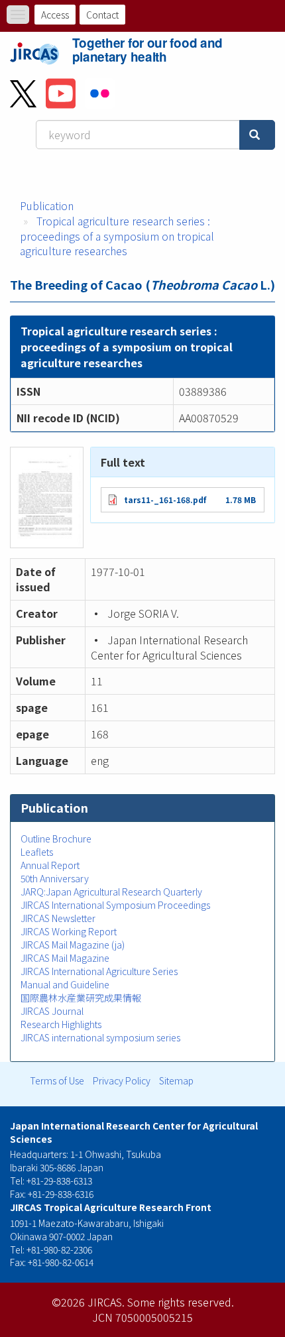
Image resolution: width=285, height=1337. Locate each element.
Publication (47, 205)
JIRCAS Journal (52, 1010)
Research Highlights (61, 1024)
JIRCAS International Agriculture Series (99, 971)
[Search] (257, 135)
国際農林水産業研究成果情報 (81, 997)
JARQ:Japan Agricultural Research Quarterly (111, 891)
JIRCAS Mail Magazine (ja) (73, 944)
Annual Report (50, 865)
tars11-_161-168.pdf (165, 499)
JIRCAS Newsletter (58, 918)
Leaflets (37, 851)
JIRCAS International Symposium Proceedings (115, 904)
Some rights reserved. (180, 1302)
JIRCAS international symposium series (100, 1037)
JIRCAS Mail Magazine (65, 957)
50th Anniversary (55, 878)
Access (55, 14)
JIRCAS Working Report (69, 931)
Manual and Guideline (65, 984)
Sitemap (176, 1080)
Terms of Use (57, 1080)
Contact (102, 14)
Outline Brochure (56, 838)
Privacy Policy (121, 1080)
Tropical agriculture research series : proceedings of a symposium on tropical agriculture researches (117, 236)
